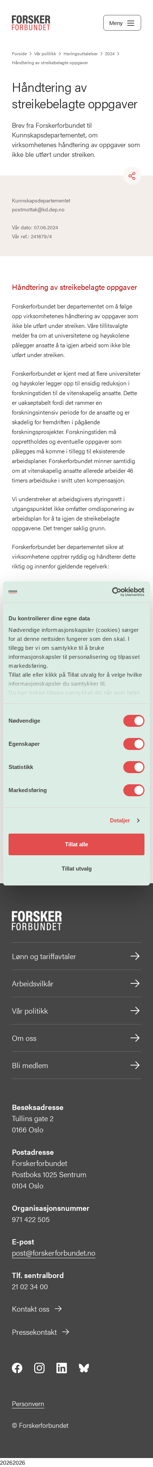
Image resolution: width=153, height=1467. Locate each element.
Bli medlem (30, 1065)
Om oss (24, 1037)
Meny (116, 23)
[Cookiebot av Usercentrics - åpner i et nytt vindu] (111, 592)
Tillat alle (76, 844)
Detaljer (120, 820)
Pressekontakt (34, 1331)
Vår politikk (30, 1010)
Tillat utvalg (77, 868)
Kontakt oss (30, 1308)
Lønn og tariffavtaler (44, 955)
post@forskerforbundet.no (53, 1252)
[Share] (132, 176)
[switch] (133, 744)
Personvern (28, 1403)
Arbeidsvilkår (32, 983)
